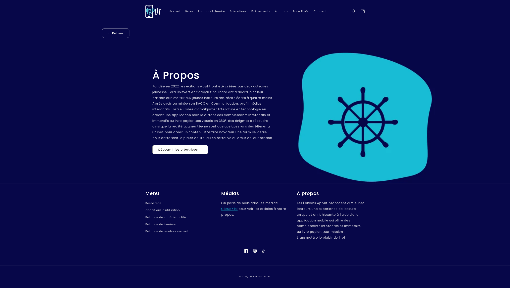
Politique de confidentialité (165, 217)
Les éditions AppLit (260, 276)
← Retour (115, 33)
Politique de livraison (160, 224)
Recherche (153, 203)
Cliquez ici (229, 209)
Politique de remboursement (167, 231)
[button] (353, 11)
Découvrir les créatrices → (180, 149)
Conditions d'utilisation (162, 210)
